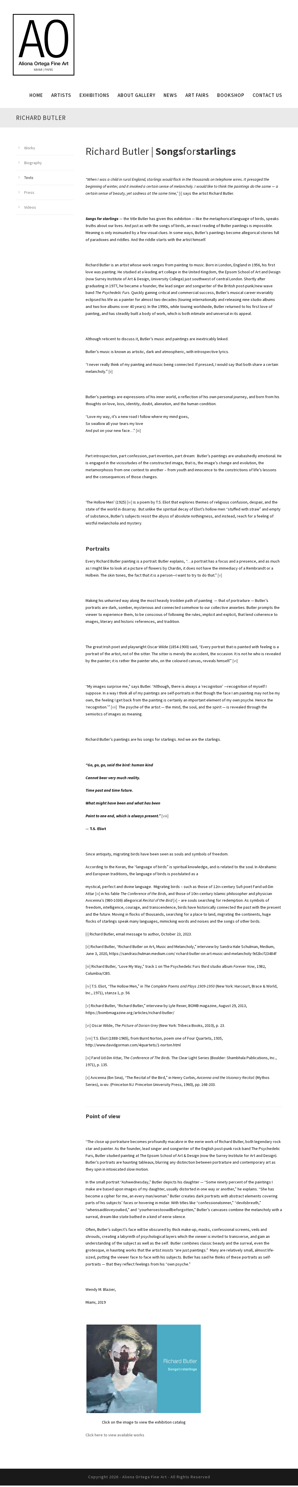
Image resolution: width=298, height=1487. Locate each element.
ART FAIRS (197, 95)
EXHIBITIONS (94, 95)
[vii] (114, 707)
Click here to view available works (115, 1435)
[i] (180, 193)
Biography (33, 162)
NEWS (170, 95)
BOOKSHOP (230, 95)
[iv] (129, 502)
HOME (36, 95)
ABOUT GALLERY (136, 95)
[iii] (138, 430)
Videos (30, 207)
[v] (220, 575)
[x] (175, 900)
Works (29, 147)
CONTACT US (267, 95)
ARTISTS (61, 95)
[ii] (111, 371)
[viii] (165, 815)
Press (29, 192)
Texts (28, 177)
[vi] (235, 660)
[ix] (97, 893)
